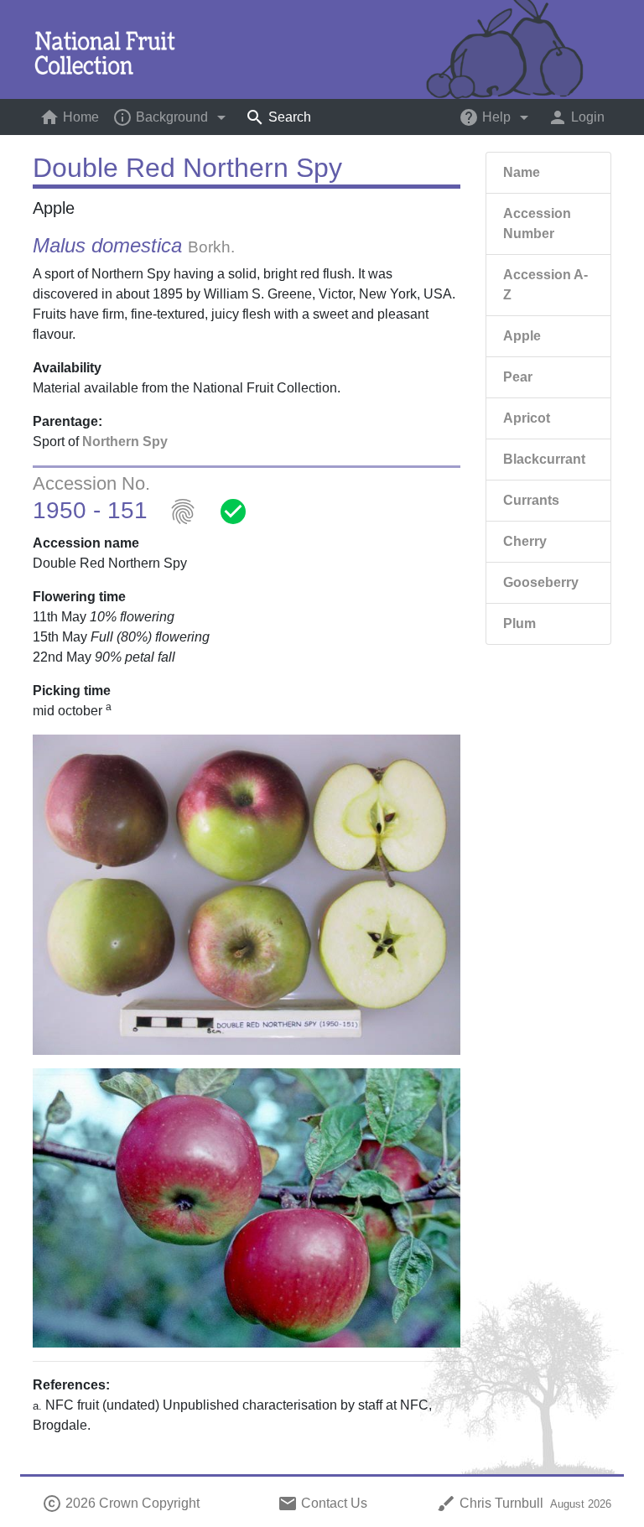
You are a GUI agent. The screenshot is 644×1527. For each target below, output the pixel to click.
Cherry (525, 541)
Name (521, 172)
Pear (517, 377)
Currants (531, 500)
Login (576, 117)
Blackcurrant (544, 459)
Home (72, 117)
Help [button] (496, 117)
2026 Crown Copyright (121, 1503)
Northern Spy (125, 441)
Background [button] (171, 117)
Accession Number (537, 223)
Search (278, 117)
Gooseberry (541, 582)
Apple (522, 336)
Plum (519, 623)
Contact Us (322, 1503)
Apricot (526, 418)
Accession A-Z (545, 284)
